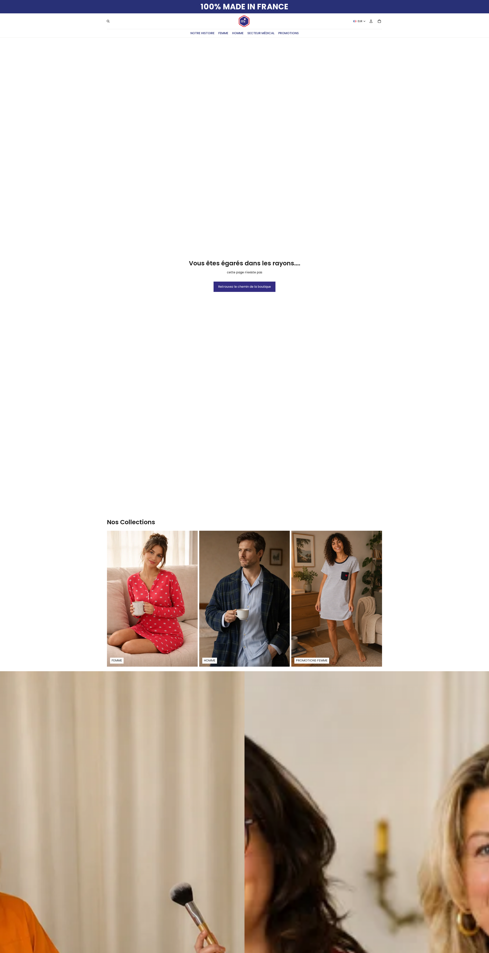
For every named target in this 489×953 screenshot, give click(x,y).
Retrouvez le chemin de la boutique (244, 286)
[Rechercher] (108, 21)
